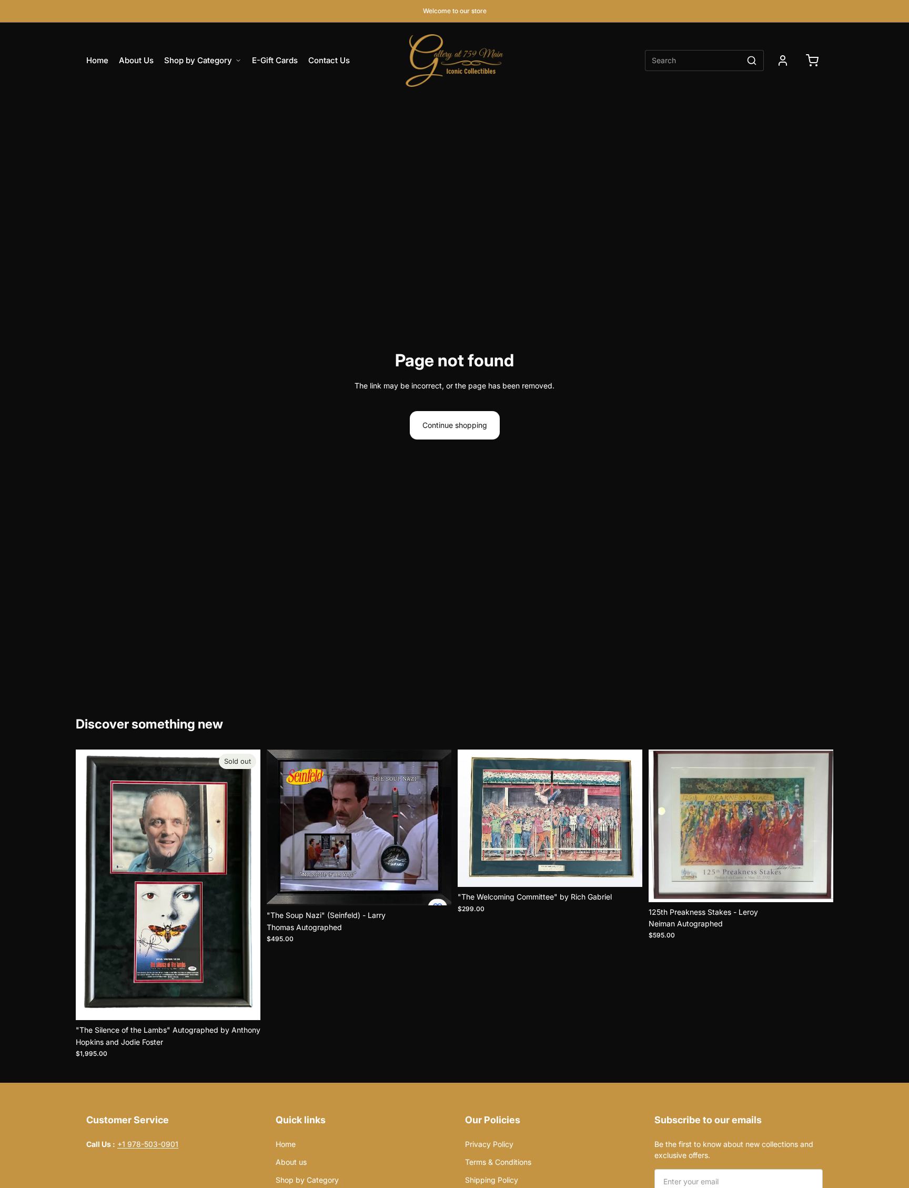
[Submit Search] (751, 60)
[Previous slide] (91, 884)
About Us (136, 60)
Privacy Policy (515, 1144)
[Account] (782, 60)
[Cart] (812, 60)
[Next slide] (244, 884)
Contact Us (329, 60)
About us (291, 1161)
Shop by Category (198, 60)
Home (97, 60)
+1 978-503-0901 (147, 1144)
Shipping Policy (491, 1179)
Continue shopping (454, 425)
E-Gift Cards (275, 60)
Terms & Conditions (498, 1161)
